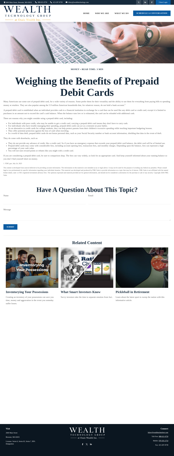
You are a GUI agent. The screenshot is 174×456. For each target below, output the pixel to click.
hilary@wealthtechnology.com (78, 2)
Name (6, 195)
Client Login (163, 2)
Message (7, 209)
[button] (86, 13)
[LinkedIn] (145, 2)
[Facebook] (151, 2)
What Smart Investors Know (81, 292)
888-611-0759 (42, 2)
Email (90, 195)
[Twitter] (138, 2)
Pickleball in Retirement (132, 292)
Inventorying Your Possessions (27, 292)
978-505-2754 (163, 441)
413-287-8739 (57, 2)
